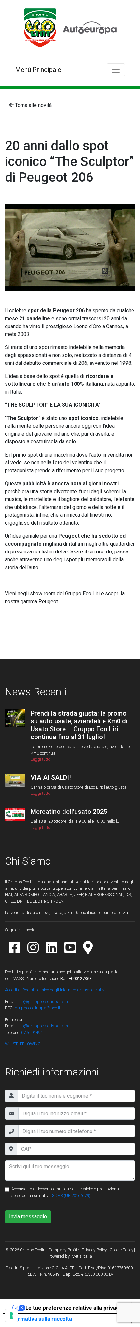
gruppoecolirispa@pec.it (37, 1007)
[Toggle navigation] (116, 69)
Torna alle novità (33, 105)
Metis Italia (82, 1256)
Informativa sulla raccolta (40, 1319)
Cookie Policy (121, 1249)
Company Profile (64, 1249)
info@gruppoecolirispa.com (42, 1001)
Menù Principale (38, 70)
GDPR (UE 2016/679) (71, 1195)
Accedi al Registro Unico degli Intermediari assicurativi (55, 989)
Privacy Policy (94, 1249)
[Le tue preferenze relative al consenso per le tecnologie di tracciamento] (11, 1315)
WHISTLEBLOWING (23, 1043)
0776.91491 (31, 1032)
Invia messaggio (28, 1216)
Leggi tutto (40, 759)
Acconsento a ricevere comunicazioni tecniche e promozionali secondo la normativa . (66, 1192)
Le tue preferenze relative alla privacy (73, 1307)
